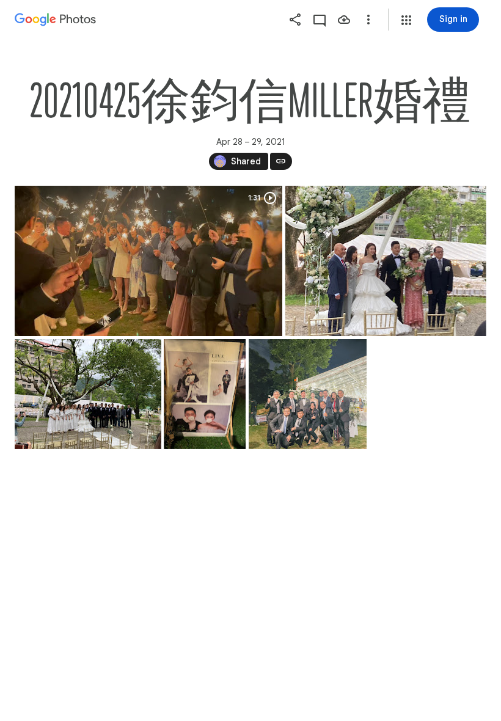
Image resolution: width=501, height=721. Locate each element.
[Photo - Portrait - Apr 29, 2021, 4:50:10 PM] (205, 394)
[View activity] (319, 19)
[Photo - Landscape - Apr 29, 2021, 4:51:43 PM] (308, 394)
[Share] (295, 19)
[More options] (368, 19)
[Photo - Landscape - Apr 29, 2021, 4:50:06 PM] (385, 261)
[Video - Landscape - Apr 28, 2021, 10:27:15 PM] (148, 261)
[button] (406, 20)
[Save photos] (344, 19)
